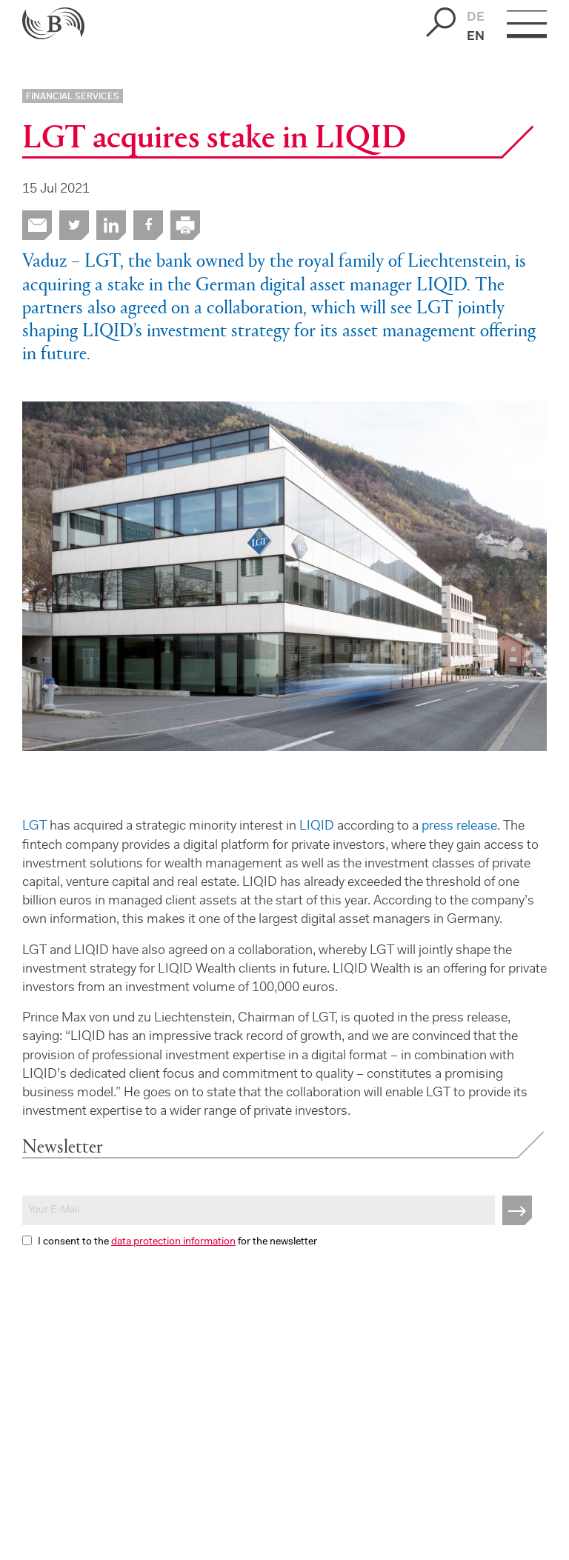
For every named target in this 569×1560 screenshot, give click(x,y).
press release (459, 826)
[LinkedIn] (111, 225)
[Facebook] (148, 225)
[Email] (37, 225)
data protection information (173, 1242)
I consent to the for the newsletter (177, 1242)
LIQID (316, 826)
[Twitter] (74, 225)
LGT (34, 826)
